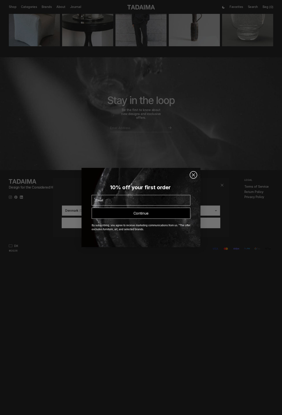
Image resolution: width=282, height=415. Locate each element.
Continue (141, 213)
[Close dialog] (193, 174)
